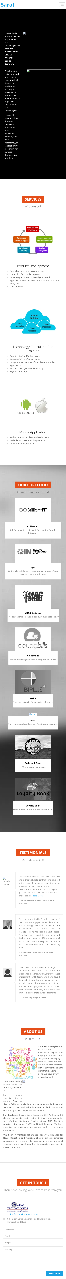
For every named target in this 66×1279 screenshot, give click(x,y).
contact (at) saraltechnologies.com (23, 1214)
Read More (38, 895)
